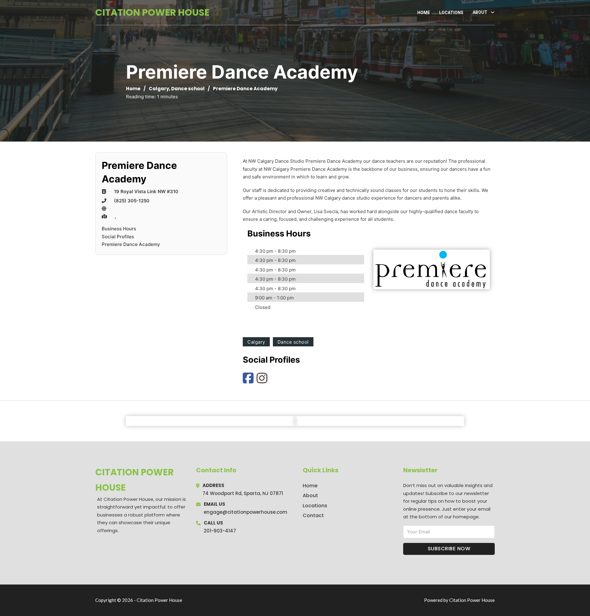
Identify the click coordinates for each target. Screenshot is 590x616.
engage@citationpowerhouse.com (245, 512)
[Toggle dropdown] (492, 12)
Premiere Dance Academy (131, 244)
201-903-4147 (220, 531)
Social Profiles (118, 237)
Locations (451, 12)
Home (423, 12)
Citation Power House (152, 12)
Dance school (188, 88)
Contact (313, 515)
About (310, 495)
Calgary (159, 88)
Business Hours (119, 229)
